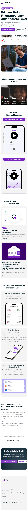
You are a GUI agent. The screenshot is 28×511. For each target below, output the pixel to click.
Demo (4, 496)
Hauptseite (5, 490)
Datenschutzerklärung (17, 493)
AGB (12, 490)
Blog (3, 493)
